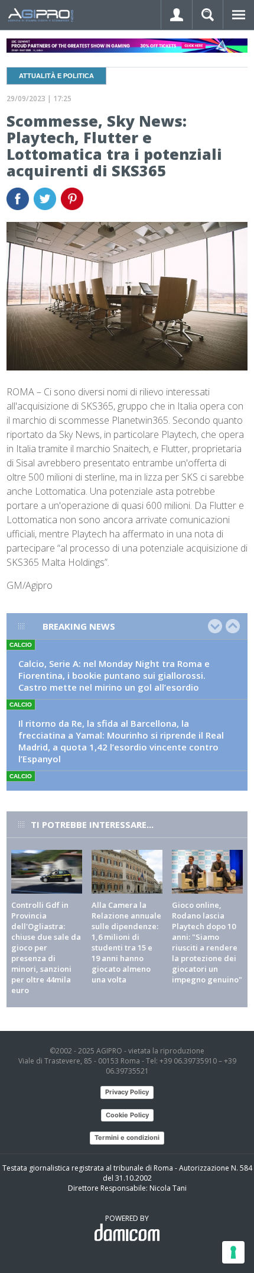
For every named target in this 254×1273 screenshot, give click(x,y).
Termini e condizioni (127, 1137)
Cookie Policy (127, 1115)
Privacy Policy (127, 1092)
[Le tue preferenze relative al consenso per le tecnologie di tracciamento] (233, 1252)
